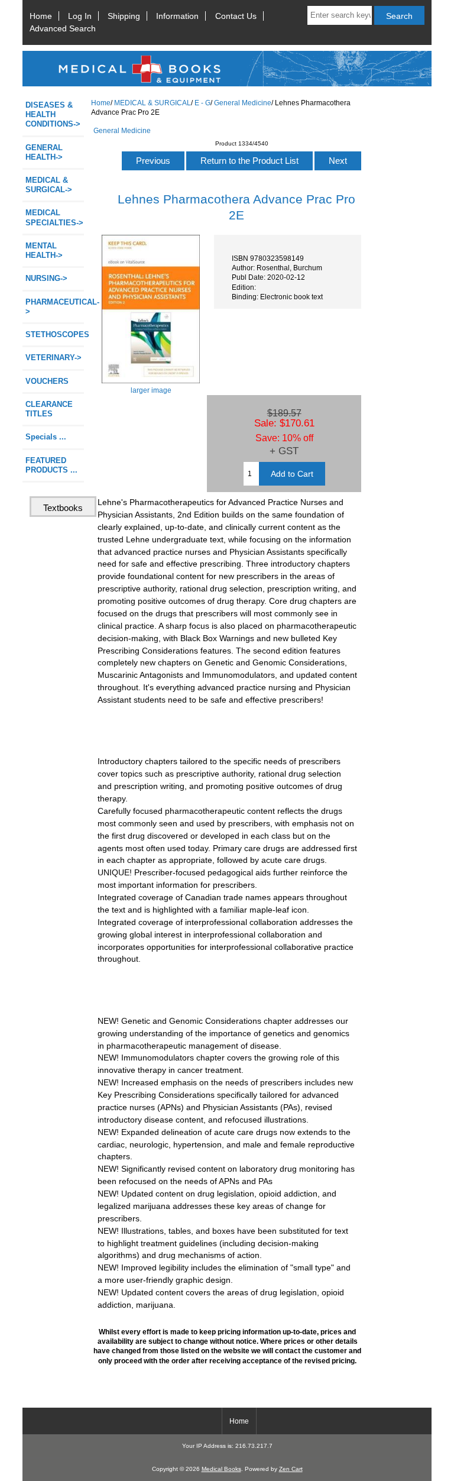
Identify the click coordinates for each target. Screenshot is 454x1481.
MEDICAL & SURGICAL (152, 102)
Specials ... (45, 436)
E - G (202, 102)
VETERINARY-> (53, 357)
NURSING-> (46, 278)
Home (41, 16)
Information (177, 16)
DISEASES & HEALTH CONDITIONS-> (52, 114)
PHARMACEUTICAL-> (54, 307)
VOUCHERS (47, 381)
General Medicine (242, 102)
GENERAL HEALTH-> (44, 152)
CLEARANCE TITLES (49, 409)
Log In (80, 16)
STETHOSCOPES (54, 334)
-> (48, 185)
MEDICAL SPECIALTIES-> (54, 217)
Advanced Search (63, 28)
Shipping (124, 16)
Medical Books (221, 1469)
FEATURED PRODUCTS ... (51, 465)
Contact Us (236, 16)
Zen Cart (291, 1469)
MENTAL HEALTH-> (44, 250)
